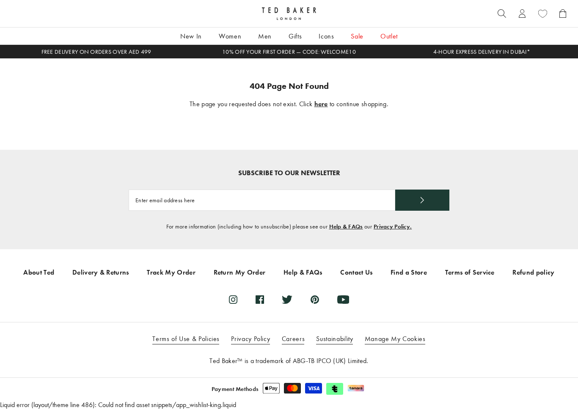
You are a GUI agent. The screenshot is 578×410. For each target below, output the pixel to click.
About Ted (38, 272)
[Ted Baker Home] (289, 13)
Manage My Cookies (395, 339)
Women (230, 36)
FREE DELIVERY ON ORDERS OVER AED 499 (96, 51)
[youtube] (343, 299)
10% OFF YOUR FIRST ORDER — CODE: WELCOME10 (289, 51)
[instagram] (233, 299)
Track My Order (171, 272)
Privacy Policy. (393, 226)
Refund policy (533, 272)
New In (191, 36)
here (321, 104)
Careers (293, 339)
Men (265, 36)
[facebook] (260, 299)
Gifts (295, 36)
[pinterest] (315, 299)
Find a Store (409, 272)
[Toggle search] (502, 13)
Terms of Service (470, 272)
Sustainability (334, 339)
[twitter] (287, 299)
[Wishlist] (542, 13)
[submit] (422, 200)
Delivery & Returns (100, 272)
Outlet (389, 36)
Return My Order (240, 272)
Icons (326, 36)
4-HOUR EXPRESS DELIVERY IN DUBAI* (481, 51)
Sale (357, 36)
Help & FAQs (346, 226)
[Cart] (563, 13)
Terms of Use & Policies (186, 339)
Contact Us (356, 272)
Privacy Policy (250, 339)
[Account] (522, 13)
